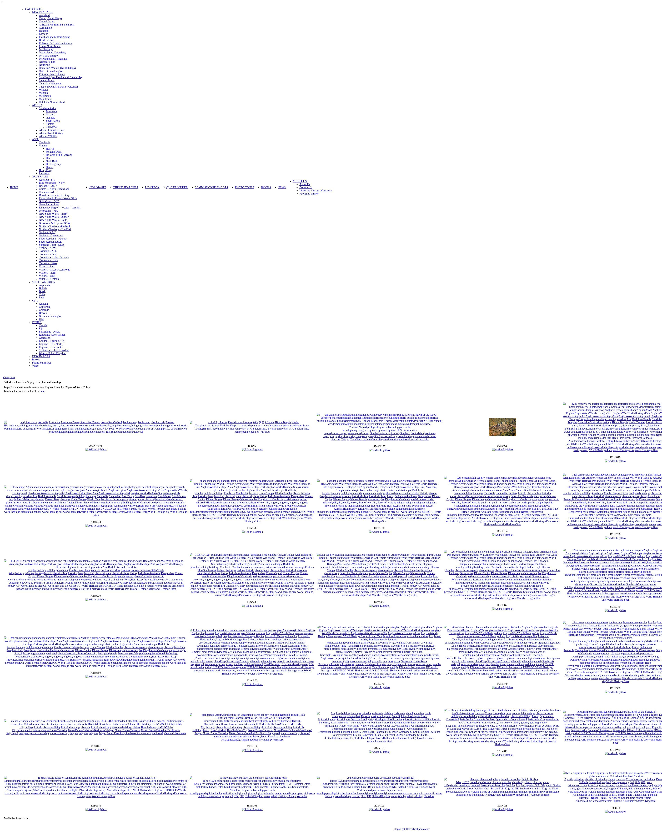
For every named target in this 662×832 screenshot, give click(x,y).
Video (35, 365)
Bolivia (43, 288)
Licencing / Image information (315, 190)
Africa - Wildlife (48, 136)
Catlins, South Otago (50, 18)
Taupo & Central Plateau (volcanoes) (59, 86)
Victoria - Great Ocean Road (54, 269)
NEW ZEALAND (42, 12)
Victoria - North (47, 272)
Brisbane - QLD (48, 185)
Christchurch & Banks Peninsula (56, 24)
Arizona (43, 303)
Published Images (41, 362)
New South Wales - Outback (54, 216)
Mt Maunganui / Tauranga (53, 58)
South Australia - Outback (53, 238)
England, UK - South (50, 347)
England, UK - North (50, 344)
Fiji (41, 328)
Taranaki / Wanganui (50, 83)
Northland (44, 64)
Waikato (43, 89)
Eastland (43, 33)
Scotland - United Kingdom (54, 350)
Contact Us (305, 187)
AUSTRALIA (40, 176)
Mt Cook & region (49, 55)
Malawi (50, 114)
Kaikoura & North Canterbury (55, 43)
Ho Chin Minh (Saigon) (59, 154)
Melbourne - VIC (48, 210)
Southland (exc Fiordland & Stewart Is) (60, 77)
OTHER (37, 322)
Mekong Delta (54, 151)
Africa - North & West (51, 133)
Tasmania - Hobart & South (54, 257)
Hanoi (49, 167)
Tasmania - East (47, 254)
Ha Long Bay (53, 164)
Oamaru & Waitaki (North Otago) (57, 68)
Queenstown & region (51, 71)
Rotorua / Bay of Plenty (52, 74)
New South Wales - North (53, 213)
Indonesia (44, 173)
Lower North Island (50, 46)
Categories (9, 377)
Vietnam (43, 145)
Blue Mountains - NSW (52, 182)
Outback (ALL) (47, 232)
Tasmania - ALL (48, 250)
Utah (41, 319)
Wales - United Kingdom (52, 353)
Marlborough (46, 49)
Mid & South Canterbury (52, 52)
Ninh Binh (51, 161)
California (44, 306)
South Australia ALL (50, 241)
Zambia (50, 123)
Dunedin (43, 30)
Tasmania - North (48, 260)
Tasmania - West (48, 263)
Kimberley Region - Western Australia (60, 207)
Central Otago (46, 21)
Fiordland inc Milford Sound (54, 36)
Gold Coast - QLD (49, 201)
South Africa (53, 120)
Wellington (45, 95)
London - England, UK (51, 340)
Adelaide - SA (47, 179)
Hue (48, 157)
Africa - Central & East (51, 130)
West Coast (45, 99)
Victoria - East (46, 266)
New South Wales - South (53, 219)
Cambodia (44, 142)
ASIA (35, 139)
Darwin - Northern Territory (54, 195)
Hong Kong (45, 170)
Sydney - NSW (47, 247)
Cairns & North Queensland (54, 188)
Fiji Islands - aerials (49, 331)
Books (35, 359)
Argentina (44, 285)
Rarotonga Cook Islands (52, 334)
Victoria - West (47, 275)
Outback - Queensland (51, 235)
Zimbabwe (52, 126)
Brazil (42, 291)
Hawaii (43, 313)
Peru (41, 297)
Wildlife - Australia (49, 278)
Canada (43, 325)
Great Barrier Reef (49, 204)
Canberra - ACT (48, 192)
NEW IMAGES (41, 356)
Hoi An (50, 148)
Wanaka (43, 92)
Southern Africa (47, 108)
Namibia (50, 117)
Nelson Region (47, 61)
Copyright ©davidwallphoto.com (412, 829)
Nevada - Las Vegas (50, 316)
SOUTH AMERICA (43, 281)
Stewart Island (46, 80)
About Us (304, 184)
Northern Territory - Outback (55, 226)
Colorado (44, 309)
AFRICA (37, 105)
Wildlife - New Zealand (52, 102)
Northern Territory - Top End (55, 229)
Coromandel (45, 27)
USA (35, 300)
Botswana (51, 111)
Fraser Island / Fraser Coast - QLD (58, 198)
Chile (42, 294)
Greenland (44, 337)
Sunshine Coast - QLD (51, 244)
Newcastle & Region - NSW (54, 223)
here (42, 391)
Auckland (44, 15)
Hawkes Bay (46, 40)
